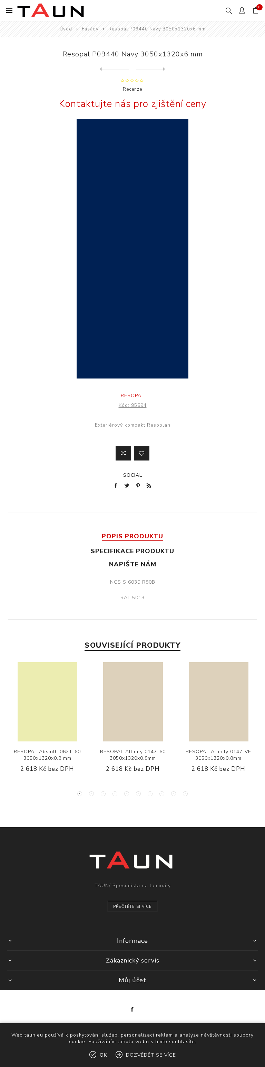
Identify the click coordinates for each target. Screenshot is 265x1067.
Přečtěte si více (132, 906)
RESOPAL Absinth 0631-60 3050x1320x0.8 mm (47, 755)
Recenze (132, 89)
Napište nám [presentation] (132, 564)
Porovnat (123, 453)
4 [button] (115, 794)
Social (132, 475)
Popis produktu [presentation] (132, 536)
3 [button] (103, 794)
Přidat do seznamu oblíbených (141, 453)
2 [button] (91, 794)
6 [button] (138, 794)
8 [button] (162, 794)
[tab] (132, 536)
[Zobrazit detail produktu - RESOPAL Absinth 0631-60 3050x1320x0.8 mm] (47, 701)
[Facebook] (132, 1009)
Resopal (132, 395)
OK (103, 1055)
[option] (47, 722)
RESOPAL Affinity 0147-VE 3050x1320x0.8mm (218, 755)
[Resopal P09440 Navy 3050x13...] (114, 69)
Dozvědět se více (151, 1055)
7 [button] (150, 794)
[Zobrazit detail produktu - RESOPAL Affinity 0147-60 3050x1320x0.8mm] (133, 701)
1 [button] (80, 794)
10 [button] (185, 794)
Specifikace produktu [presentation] (132, 551)
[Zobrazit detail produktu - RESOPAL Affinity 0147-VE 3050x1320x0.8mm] (218, 701)
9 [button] (173, 794)
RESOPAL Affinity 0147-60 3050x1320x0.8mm (133, 755)
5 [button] (127, 794)
